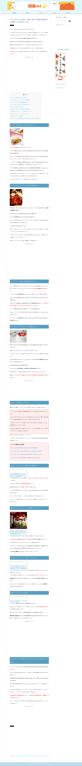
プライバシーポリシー (60, 87)
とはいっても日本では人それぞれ (17, 106)
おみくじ (41, 12)
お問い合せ (68, 12)
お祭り (54, 12)
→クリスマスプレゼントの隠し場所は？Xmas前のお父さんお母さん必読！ (25, 457)
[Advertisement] (29, 66)
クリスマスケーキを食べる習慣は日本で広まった (19, 102)
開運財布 (14, 12)
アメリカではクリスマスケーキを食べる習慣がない (20, 99)
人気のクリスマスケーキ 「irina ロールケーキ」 (20, 113)
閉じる (26, 94)
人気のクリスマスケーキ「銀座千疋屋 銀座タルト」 (20, 109)
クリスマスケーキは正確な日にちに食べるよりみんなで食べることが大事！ (25, 118)
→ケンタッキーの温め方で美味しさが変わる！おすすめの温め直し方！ (24, 447)
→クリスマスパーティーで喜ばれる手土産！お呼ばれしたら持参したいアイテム (26, 454)
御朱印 (27, 12)
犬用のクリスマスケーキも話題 (16, 115)
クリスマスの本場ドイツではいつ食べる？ (18, 97)
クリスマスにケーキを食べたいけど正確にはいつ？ (20, 104)
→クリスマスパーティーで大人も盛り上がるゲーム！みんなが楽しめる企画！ (26, 451)
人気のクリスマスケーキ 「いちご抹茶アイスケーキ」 (21, 111)
